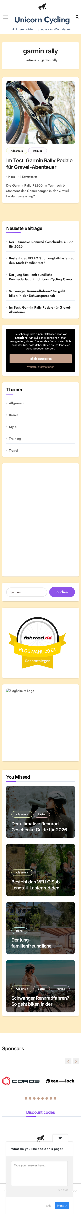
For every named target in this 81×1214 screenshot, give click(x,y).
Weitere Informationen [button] (40, 367)
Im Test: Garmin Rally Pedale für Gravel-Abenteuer (39, 163)
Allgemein (17, 151)
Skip (49, 1205)
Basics (13, 415)
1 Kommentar (28, 177)
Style (13, 427)
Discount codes (40, 1112)
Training (38, 151)
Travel (13, 450)
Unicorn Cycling (42, 19)
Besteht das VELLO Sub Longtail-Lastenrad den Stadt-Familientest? (42, 260)
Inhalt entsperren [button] (40, 359)
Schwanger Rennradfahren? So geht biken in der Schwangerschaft (37, 293)
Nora (11, 177)
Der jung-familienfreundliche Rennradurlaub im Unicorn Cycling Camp (40, 277)
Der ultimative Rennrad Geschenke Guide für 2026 (41, 244)
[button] (76, 1061)
